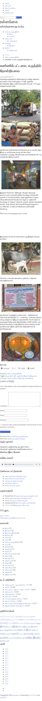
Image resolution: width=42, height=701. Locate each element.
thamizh (27, 623)
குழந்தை (8, 634)
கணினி (11, 36)
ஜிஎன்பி (26, 634)
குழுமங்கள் (8, 549)
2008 (6, 674)
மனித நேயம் (13, 41)
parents (38, 620)
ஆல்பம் (7, 10)
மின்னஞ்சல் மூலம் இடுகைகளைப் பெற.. (13, 518)
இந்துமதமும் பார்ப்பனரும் (21, 505)
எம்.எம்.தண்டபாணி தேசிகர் (26, 503)
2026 (6, 649)
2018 (6, 654)
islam (25, 620)
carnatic (18, 616)
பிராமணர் (11, 638)
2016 (6, 658)
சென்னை (21, 634)
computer (31, 616)
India (21, 619)
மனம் (23, 638)
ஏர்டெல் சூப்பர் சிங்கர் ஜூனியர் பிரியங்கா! (18, 603)
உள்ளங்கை (9, 21)
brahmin (7, 617)
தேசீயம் (7, 48)
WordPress (33, 695)
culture (3, 619)
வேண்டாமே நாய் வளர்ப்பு (12, 485)
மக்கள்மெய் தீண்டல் (11, 483)
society (4, 623)
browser (12, 617)
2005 (6, 681)
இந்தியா (26, 376)
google (12, 620)
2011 (6, 670)
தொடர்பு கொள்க (10, 8)
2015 (6, 660)
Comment (4, 406)
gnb (8, 619)
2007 (6, 677)
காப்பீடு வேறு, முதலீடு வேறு (19, 436)
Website (3, 420)
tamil (15, 623)
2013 (6, 665)
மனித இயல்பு (29, 378)
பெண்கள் (17, 638)
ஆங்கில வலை (9, 13)
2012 (6, 667)
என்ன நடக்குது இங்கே (12, 32)
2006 (6, 679)
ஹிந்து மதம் (13, 50)
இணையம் (8, 531)
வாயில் (7, 3)
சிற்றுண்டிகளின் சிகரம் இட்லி (14, 606)
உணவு (7, 537)
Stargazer (3, 697)
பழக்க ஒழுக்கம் (10, 594)
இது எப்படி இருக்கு (11, 533)
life (28, 620)
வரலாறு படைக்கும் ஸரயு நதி (13, 481)
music (32, 619)
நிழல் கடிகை (9, 592)
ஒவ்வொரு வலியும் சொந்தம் (16, 439)
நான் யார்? (8, 6)
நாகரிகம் (4, 637)
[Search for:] (8, 17)
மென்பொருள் (4, 641)
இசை (11, 34)
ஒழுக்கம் (8, 629)
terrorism (20, 623)
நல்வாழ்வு (8, 43)
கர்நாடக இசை (12, 378)
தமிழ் (31, 633)
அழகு (7, 376)
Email (2, 415)
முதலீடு (7, 572)
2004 (6, 684)
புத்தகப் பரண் (9, 561)
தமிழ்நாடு (37, 634)
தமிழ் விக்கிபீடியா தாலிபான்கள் (15, 479)
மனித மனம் (8, 39)
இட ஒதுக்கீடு (18, 376)
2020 (6, 651)
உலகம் (7, 540)
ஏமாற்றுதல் (3, 378)
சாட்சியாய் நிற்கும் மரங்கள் (13, 599)
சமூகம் (7, 551)
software (10, 623)
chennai (25, 617)
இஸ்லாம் (2, 630)
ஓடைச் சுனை (4, 516)
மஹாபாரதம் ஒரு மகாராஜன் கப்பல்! (16, 476)
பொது (7, 563)
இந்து (22, 627)
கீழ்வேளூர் (21, 378)
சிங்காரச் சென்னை (11, 554)
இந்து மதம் (33, 376)
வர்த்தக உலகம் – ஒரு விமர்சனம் (15, 585)
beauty (2, 617)
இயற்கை (12, 46)
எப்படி (6, 544)
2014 (6, 663)
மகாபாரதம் (8, 565)
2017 (6, 656)
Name (2, 411)
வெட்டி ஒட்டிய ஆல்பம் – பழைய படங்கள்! (17, 590)
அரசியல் (33, 623)
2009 (6, 672)
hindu (16, 620)
